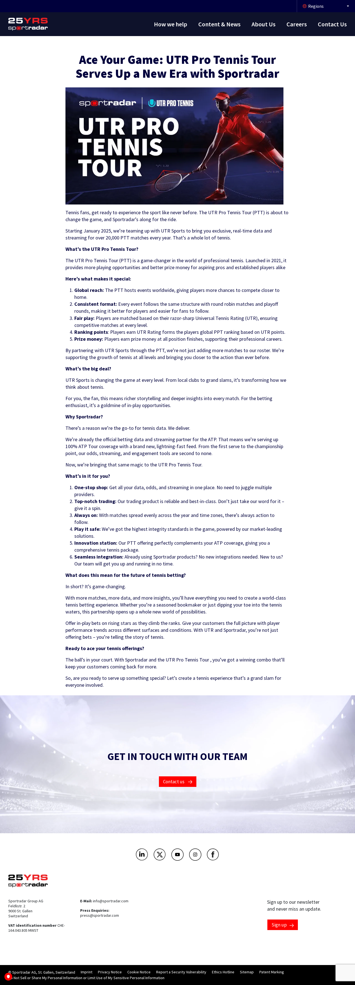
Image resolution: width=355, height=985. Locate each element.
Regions (316, 6)
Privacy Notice (110, 971)
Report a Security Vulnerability (181, 971)
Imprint (86, 971)
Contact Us (332, 24)
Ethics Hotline (223, 971)
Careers (296, 24)
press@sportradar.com (99, 915)
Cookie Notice (139, 971)
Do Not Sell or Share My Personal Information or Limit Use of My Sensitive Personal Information (86, 977)
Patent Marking (271, 971)
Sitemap (247, 971)
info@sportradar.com (110, 900)
